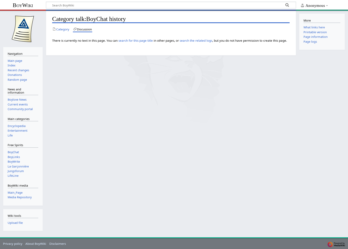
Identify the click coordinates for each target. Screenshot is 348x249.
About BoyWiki (35, 244)
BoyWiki (23, 5)
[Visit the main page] (23, 28)
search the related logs (196, 40)
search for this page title (135, 40)
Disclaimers (57, 244)
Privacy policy (12, 244)
